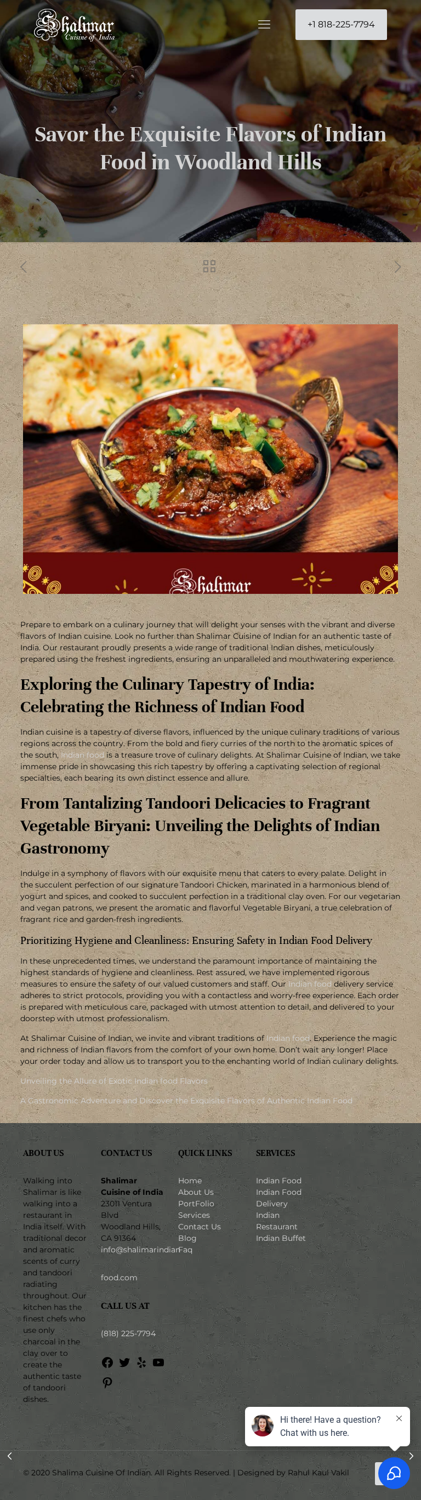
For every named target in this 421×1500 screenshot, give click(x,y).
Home (190, 1181)
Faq (185, 1250)
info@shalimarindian (140, 1250)
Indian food (82, 755)
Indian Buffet (281, 1238)
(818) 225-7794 (128, 1333)
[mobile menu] (264, 24)
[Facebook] (107, 1366)
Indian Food (278, 1181)
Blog (187, 1238)
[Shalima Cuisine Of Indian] (74, 24)
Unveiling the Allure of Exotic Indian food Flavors (114, 1081)
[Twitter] (124, 1366)
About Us (196, 1192)
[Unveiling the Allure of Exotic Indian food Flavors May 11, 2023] (411, 1456)
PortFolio (196, 1204)
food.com (119, 1278)
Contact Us (199, 1227)
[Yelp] (141, 1366)
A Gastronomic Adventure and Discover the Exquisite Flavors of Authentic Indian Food (186, 1101)
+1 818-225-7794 (341, 24)
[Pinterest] (107, 1387)
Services (194, 1215)
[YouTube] (158, 1366)
